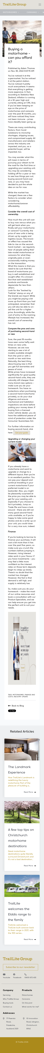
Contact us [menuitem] (7, 1007)
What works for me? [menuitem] (30, 1007)
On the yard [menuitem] (27, 1003)
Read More (28, 792)
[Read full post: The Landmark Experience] (22, 749)
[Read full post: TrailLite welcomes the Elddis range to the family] (22, 886)
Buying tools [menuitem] (8, 1003)
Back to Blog (18, 706)
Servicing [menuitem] (6, 995)
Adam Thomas (28, 68)
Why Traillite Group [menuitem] (11, 999)
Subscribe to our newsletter (20, 967)
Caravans (32, 12)
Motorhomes (10, 12)
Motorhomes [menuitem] (27, 995)
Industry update (21, 696)
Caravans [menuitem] (26, 999)
